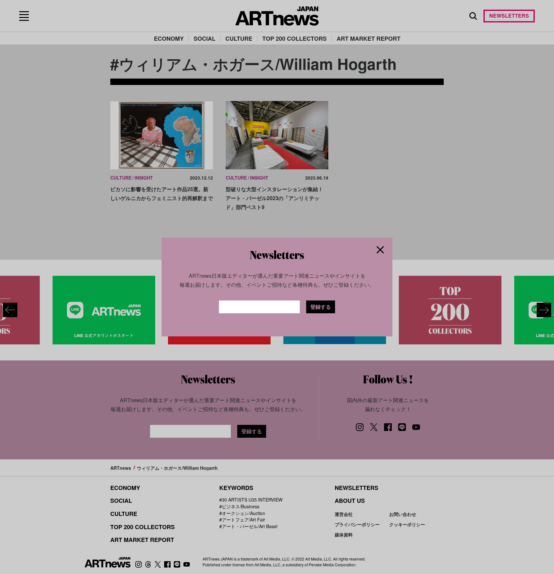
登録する (320, 306)
